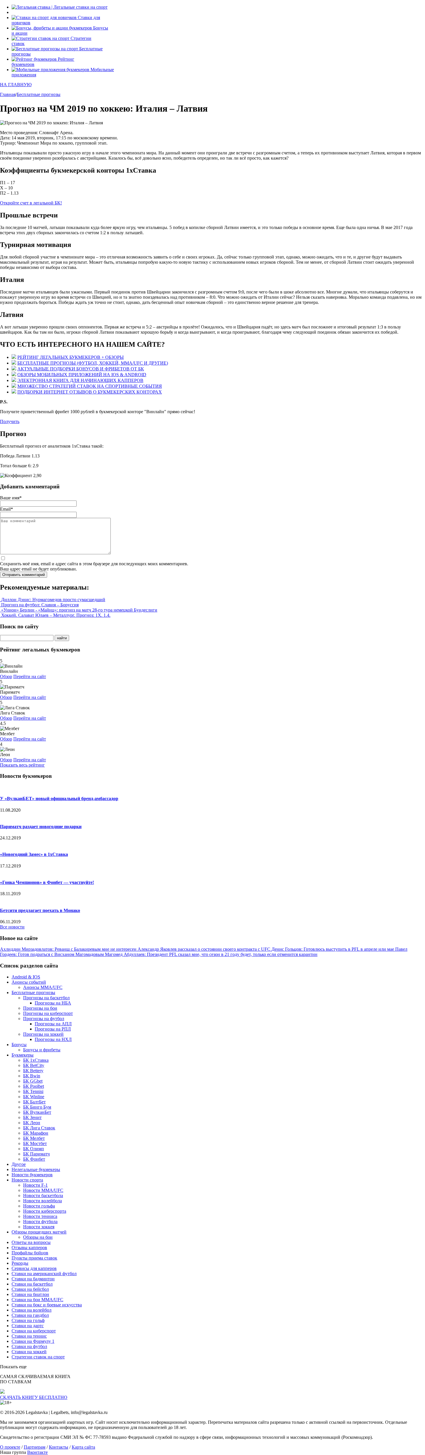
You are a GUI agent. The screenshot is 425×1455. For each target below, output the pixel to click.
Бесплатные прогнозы (33, 992)
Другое (19, 1164)
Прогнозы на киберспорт (48, 1013)
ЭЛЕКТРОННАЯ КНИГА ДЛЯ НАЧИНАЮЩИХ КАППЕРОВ (80, 380)
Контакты (58, 1447)
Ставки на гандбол (30, 1315)
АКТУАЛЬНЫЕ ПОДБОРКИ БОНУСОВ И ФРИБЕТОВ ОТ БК (80, 368)
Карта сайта (83, 1447)
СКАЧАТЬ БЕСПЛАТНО (33, 1397)
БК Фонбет (34, 1159)
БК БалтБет (34, 1101)
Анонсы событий (29, 982)
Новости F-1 (35, 1185)
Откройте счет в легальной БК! (31, 202)
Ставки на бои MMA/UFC (37, 1299)
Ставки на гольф (28, 1320)
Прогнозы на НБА (53, 1002)
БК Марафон (35, 1133)
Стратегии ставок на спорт (38, 1356)
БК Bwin (31, 1075)
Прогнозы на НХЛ (53, 1039)
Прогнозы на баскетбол (46, 997)
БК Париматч (36, 1153)
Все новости (12, 926)
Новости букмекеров (32, 1174)
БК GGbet (32, 1081)
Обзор (6, 676)
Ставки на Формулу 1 (33, 1341)
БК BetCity (33, 1065)
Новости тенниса (40, 1216)
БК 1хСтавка (36, 1060)
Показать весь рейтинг (22, 764)
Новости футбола (40, 1221)
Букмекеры (23, 1055)
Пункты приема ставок (34, 1257)
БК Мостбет (35, 1143)
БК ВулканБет (37, 1112)
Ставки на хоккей (29, 1351)
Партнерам (34, 1447)
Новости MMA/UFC (43, 1190)
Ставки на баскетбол (32, 1284)
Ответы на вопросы (31, 1242)
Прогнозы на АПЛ (53, 1023)
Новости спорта (27, 1179)
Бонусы (19, 1044)
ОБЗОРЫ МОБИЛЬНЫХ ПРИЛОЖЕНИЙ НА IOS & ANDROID (81, 374)
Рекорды (20, 1263)
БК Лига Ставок (39, 1127)
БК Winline (33, 1096)
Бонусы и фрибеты (41, 1049)
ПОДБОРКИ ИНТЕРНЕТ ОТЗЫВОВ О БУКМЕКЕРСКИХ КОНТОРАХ (89, 391)
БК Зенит (32, 1117)
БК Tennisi (33, 1091)
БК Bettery (33, 1070)
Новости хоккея (38, 1226)
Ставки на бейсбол (30, 1289)
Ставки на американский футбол (44, 1273)
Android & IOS (26, 976)
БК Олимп (33, 1148)
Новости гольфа (39, 1205)
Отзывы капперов (29, 1247)
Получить (9, 421)
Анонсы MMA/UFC (42, 987)
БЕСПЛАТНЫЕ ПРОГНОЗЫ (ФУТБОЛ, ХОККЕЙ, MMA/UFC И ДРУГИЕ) (92, 363)
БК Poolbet (33, 1086)
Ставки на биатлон (30, 1294)
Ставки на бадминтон (33, 1278)
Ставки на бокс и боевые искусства (47, 1304)
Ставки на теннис (29, 1336)
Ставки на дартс (28, 1325)
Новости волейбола (42, 1200)
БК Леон (31, 1122)
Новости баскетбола (43, 1195)
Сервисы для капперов (34, 1268)
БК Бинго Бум (37, 1107)
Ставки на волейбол (31, 1310)
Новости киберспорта (44, 1211)
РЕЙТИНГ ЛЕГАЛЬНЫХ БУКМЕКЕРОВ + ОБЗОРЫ (70, 357)
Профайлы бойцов (30, 1252)
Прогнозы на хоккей (43, 1034)
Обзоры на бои (38, 1237)
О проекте (10, 1447)
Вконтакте (37, 1452)
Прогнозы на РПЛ (53, 1028)
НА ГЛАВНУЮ (16, 84)
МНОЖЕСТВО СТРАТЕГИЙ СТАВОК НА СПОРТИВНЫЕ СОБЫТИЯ (89, 386)
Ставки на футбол (29, 1346)
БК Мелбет (34, 1138)
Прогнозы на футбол (43, 1018)
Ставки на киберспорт (34, 1330)
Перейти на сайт (29, 676)
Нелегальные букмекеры (36, 1169)
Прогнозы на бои (40, 1008)
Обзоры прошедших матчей (39, 1231)
